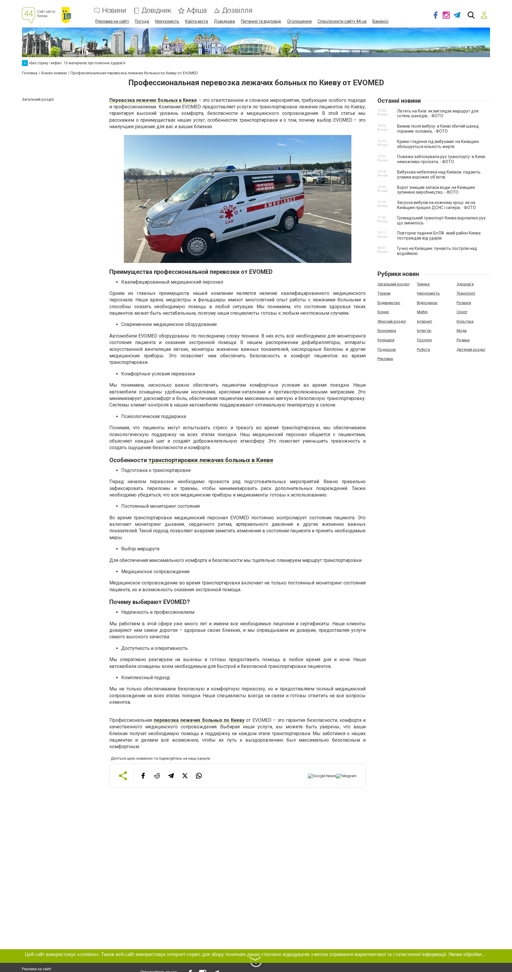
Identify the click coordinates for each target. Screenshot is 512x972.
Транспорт (466, 293)
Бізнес (383, 312)
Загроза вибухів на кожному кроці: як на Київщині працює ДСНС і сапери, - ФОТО (436, 205)
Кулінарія (385, 340)
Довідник (156, 11)
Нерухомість (167, 21)
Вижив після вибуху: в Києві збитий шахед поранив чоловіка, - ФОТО (438, 129)
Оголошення (299, 21)
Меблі (422, 312)
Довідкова (224, 21)
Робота (423, 349)
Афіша (197, 11)
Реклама (385, 358)
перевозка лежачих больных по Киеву (199, 720)
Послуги (424, 340)
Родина (463, 340)
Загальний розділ (393, 284)
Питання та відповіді (261, 21)
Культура (465, 321)
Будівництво (388, 303)
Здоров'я (465, 284)
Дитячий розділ (471, 349)
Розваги (464, 303)
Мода (462, 330)
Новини (114, 11)
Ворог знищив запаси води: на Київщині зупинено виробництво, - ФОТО (436, 190)
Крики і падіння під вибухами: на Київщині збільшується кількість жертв (438, 144)
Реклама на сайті (112, 21)
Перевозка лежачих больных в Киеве (153, 100)
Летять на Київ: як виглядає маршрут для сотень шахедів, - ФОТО (438, 113)
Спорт (462, 312)
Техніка (423, 284)
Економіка (386, 330)
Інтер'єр (424, 330)
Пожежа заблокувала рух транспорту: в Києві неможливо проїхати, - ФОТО (441, 159)
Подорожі (386, 349)
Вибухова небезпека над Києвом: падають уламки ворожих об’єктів (439, 174)
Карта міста (196, 21)
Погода (142, 21)
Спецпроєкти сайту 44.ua (342, 21)
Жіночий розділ (391, 321)
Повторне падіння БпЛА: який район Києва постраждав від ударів (439, 235)
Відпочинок (427, 303)
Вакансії (380, 21)
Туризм (384, 293)
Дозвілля (237, 11)
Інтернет (424, 321)
